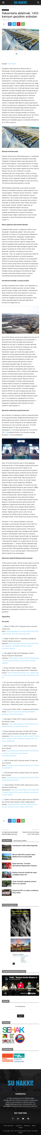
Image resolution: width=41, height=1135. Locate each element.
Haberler (4, 850)
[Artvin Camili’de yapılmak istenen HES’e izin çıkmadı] (6, 883)
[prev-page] (3, 899)
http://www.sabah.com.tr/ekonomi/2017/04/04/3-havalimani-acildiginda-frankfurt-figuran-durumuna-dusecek (20, 646)
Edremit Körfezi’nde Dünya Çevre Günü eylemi (31, 833)
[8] (19, 405)
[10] (5, 432)
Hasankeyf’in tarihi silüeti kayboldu (25, 845)
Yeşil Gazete (12, 64)
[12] (14, 543)
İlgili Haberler (7, 840)
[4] (36, 339)
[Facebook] (10, 24)
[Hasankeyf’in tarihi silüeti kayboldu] (6, 848)
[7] (36, 401)
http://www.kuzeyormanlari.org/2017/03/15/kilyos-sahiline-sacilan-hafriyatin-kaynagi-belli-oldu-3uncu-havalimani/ (20, 738)
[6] (5, 398)
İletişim (34, 1125)
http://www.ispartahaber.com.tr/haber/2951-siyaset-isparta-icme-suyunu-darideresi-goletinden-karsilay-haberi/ (20, 792)
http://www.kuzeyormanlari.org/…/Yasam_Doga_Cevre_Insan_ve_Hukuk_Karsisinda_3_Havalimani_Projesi (20, 675)
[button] (3, 2)
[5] (34, 352)
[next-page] (6, 899)
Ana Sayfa (4, 7)
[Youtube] (28, 1119)
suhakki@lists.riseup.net (10, 1106)
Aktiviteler (4, 868)
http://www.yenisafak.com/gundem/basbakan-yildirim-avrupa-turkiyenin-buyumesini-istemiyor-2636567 (20, 660)
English (20, 1127)
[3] (8, 220)
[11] (9, 435)
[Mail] (18, 1119)
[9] (10, 430)
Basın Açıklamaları (9, 1125)
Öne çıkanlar (12, 7)
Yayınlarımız (18, 1125)
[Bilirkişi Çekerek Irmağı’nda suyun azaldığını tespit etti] (6, 874)
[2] (9, 210)
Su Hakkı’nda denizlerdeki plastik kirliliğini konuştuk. (10, 833)
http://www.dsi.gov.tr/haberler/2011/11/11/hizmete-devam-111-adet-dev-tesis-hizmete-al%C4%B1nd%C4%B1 (20, 753)
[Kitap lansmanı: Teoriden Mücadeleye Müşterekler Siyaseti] (6, 865)
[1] (31, 193)
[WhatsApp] (23, 24)
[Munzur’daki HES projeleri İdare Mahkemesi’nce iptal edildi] (6, 856)
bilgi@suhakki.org (10, 1104)
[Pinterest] (18, 24)
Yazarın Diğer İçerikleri (20, 840)
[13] (28, 604)
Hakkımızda (27, 1125)
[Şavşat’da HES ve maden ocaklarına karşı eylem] (6, 892)
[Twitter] (14, 24)
